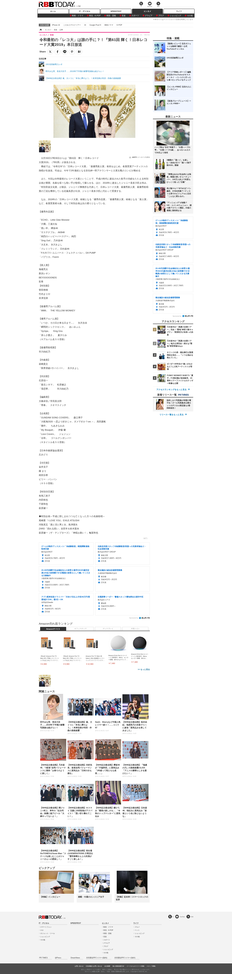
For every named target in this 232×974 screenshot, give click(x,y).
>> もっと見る (144, 669)
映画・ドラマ (77, 15)
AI (85, 25)
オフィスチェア (80, 629)
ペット (137, 930)
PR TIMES (43, 958)
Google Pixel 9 (95, 25)
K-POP (119, 25)
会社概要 (107, 966)
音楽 (124, 15)
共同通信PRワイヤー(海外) (124, 958)
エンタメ (147, 11)
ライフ (179, 11)
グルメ (137, 927)
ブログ (161, 15)
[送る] (65, 52)
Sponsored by (133, 618)
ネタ (42, 930)
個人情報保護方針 (118, 966)
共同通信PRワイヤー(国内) (96, 958)
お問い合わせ (79, 966)
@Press (58, 958)
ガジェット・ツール (47, 933)
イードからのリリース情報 (135, 966)
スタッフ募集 (151, 966)
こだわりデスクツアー (72, 25)
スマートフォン (46, 927)
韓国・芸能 (111, 15)
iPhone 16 (56, 25)
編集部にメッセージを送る (141, 157)
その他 (190, 15)
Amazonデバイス (53, 629)
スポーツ (135, 15)
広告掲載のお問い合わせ (94, 966)
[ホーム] (40, 30)
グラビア (148, 15)
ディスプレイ (108, 629)
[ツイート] (50, 52)
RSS (192, 916)
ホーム (53, 11)
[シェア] (57, 52)
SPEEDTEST (116, 11)
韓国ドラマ (108, 25)
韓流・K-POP (95, 15)
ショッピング (175, 15)
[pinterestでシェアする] (72, 52)
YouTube (182, 916)
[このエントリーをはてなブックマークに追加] (79, 52)
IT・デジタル (84, 11)
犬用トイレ (135, 629)
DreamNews (75, 958)
